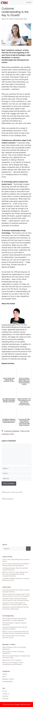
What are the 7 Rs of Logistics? (11, 660)
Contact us (5, 693)
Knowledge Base (7, 681)
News (4, 676)
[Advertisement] (16, 521)
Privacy (4, 691)
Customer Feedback (11, 431)
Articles (4, 674)
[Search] (28, 548)
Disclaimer (5, 698)
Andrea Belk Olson (9, 325)
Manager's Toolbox (8, 679)
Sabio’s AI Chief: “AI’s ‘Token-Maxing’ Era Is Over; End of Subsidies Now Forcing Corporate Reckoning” (15, 574)
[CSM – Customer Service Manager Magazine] (4, 2)
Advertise (5, 696)
